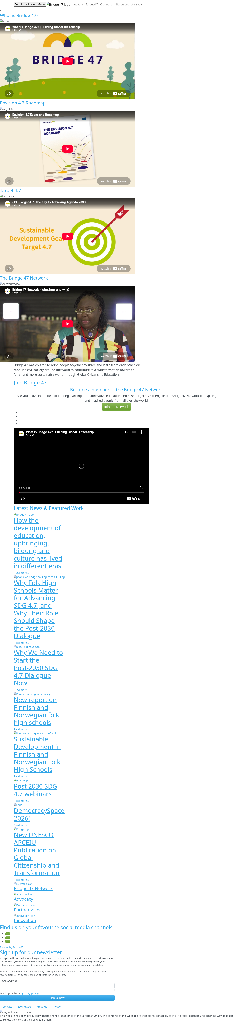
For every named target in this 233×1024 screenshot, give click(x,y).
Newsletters (24, 1006)
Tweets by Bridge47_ (12, 947)
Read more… (21, 573)
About (77, 4)
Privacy (56, 1006)
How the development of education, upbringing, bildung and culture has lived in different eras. (38, 543)
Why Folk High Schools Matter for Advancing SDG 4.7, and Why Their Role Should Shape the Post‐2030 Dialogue (36, 609)
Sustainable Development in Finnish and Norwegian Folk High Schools (37, 754)
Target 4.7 (92, 4)
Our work (106, 4)
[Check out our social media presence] (7, 933)
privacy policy (30, 993)
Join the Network (116, 407)
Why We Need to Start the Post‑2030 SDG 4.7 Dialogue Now (38, 667)
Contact (7, 1006)
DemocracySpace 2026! (39, 814)
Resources (122, 4)
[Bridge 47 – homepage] (58, 4)
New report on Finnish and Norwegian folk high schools (36, 711)
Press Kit (41, 1006)
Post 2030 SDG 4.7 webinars (35, 790)
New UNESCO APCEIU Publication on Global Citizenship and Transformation (37, 853)
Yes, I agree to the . (19, 993)
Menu (30, 4)
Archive (135, 4)
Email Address (8, 981)
